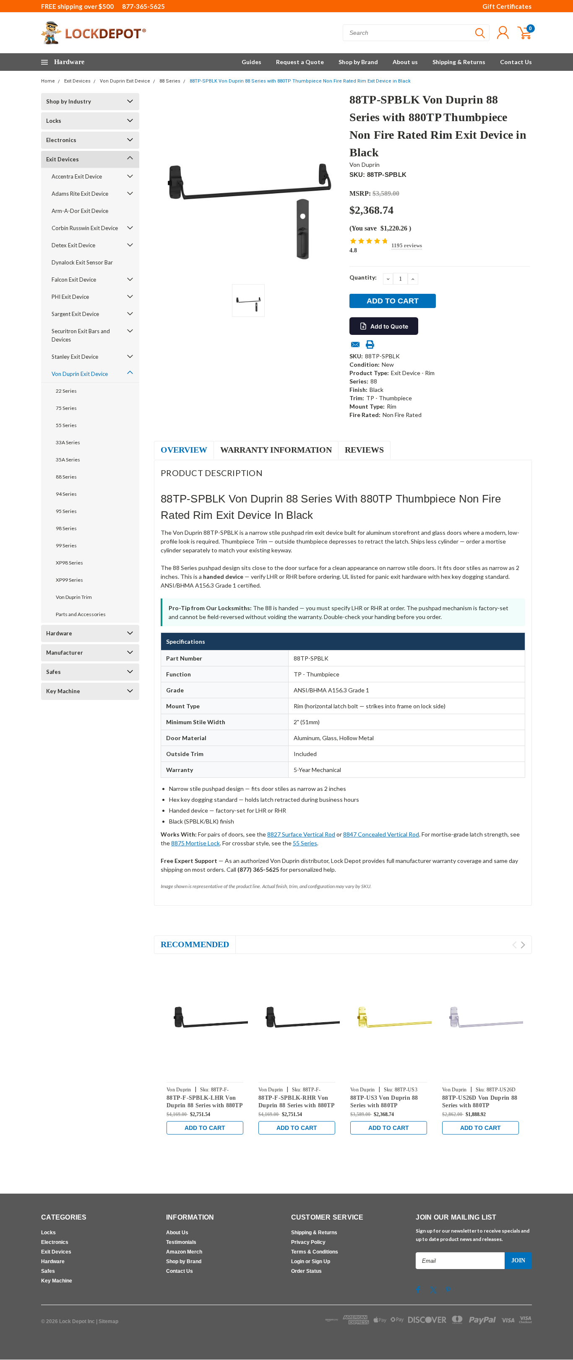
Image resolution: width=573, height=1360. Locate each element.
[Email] (355, 344)
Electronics (61, 140)
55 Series (66, 425)
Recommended (195, 944)
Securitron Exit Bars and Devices (81, 335)
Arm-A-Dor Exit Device (80, 210)
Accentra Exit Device (77, 176)
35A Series (68, 459)
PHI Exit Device (70, 296)
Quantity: (363, 277)
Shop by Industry (68, 101)
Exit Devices (77, 81)
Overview (184, 449)
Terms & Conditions (314, 1252)
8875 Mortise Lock (195, 843)
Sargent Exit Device (75, 314)
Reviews (364, 449)
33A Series (68, 442)
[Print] (370, 344)
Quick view (223, 1019)
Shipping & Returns (458, 61)
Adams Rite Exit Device (80, 193)
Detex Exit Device (73, 245)
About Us (177, 1233)
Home (48, 81)
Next (523, 945)
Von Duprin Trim (74, 597)
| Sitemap (107, 1321)
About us (405, 61)
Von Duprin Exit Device (125, 81)
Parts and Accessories (81, 614)
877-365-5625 (143, 6)
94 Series (66, 494)
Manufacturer (64, 652)
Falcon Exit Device (74, 279)
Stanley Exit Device (75, 356)
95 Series (66, 511)
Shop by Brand (358, 61)
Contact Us (516, 61)
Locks (53, 120)
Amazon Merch (184, 1252)
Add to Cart (205, 1127)
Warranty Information (276, 449)
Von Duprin (364, 164)
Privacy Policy (308, 1242)
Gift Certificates (506, 6)
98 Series (66, 528)
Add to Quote (389, 326)
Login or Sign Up (310, 1261)
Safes (53, 671)
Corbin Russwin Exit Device (85, 228)
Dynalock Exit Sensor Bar (82, 262)
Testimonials (181, 1242)
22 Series (66, 391)
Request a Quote (300, 61)
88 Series (169, 81)
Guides (251, 61)
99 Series (66, 545)
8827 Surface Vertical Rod (301, 834)
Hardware (59, 633)
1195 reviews (406, 245)
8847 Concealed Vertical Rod (381, 834)
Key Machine (63, 691)
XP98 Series (69, 563)
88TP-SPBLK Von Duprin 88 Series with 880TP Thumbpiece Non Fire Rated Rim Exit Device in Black (300, 81)
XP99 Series (69, 580)
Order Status (306, 1271)
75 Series (66, 408)
